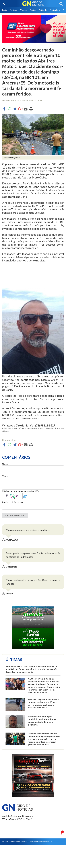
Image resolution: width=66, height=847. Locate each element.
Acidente (43, 10)
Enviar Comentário (15, 515)
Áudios (33, 10)
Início (4, 10)
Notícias (13, 10)
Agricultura (55, 10)
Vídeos (23, 10)
